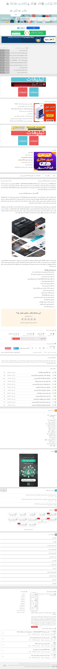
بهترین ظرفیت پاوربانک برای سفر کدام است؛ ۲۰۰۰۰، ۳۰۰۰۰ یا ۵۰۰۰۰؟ (13, 53)
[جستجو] (18, 19)
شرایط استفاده (21, 608)
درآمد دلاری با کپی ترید (51, 545)
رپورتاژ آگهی (53, 431)
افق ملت (54, 542)
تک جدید (54, 568)
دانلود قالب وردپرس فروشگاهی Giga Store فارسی (41, 399)
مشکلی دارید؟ (29, 334)
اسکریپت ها (53, 425)
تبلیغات (23, 593)
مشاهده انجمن (3, 48)
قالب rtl (40, 360)
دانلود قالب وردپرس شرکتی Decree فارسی (43, 387)
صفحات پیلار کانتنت (23, 67)
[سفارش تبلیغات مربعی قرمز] (22, 96)
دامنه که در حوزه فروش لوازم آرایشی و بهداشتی (18, 65)
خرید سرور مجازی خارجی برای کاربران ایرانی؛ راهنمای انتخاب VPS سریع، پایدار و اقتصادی (41, 494)
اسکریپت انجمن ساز (23, 50)
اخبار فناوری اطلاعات (51, 423)
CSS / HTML (52, 416)
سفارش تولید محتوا (52, 553)
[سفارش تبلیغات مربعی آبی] (34, 96)
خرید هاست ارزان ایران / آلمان (50, 101)
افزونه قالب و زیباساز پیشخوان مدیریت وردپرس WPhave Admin (45, 503)
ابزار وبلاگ (22, 599)
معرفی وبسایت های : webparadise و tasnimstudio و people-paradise (13, 61)
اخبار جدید (54, 560)
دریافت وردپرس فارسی (20, 612)
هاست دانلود (26, 666)
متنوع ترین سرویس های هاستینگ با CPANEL (24, 104)
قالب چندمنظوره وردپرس (51, 363)
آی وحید (42, 666)
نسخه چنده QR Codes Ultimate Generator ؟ (18, 63)
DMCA (36, 663)
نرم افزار (53, 441)
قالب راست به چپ (20, 360)
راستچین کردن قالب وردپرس (48, 203)
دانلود (51, 334)
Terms (45, 663)
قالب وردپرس (4, 181)
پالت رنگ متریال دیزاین (20, 610)
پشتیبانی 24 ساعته (29, 165)
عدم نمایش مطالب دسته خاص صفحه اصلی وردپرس (41, 384)
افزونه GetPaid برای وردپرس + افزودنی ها (41, 649)
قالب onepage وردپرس (46, 360)
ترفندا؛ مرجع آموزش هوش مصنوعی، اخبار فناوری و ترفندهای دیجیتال (13, 55)
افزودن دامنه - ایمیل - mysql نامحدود (25, 106)
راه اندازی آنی (30, 114)
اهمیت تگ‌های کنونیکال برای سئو (20, 70)
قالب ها (47, 175)
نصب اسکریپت (21, 606)
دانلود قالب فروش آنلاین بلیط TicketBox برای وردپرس (41, 405)
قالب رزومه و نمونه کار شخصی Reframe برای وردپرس (41, 402)
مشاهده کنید (34, 626)
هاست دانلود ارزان (52, 576)
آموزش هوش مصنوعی (51, 572)
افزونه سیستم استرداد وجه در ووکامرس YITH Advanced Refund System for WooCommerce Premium (39, 499)
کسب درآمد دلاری (52, 557)
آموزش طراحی (52, 415)
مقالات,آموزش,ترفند (51, 439)
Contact (33, 663)
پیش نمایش (39, 334)
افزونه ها (53, 427)
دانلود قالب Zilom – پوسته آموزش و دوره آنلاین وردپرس (40, 375)
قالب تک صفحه (35, 360)
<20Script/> (5, 18)
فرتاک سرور (54, 150)
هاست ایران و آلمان (29, 155)
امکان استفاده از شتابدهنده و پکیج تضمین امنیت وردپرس (21, 118)
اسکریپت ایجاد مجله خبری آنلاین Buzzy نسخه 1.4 (40, 638)
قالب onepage (53, 360)
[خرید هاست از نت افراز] (28, 86)
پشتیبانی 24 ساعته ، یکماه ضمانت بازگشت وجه (23, 116)
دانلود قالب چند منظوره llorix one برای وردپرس (42, 390)
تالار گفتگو (22, 601)
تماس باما (22, 597)
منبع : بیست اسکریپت (13, 334)
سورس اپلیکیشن (52, 433)
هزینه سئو (54, 538)
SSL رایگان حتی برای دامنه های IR (26, 111)
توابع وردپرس (22, 604)
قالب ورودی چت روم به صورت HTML (42, 643)
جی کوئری (53, 429)
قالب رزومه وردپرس (7, 360)
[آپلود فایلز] (28, 29)
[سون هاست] (28, 34)
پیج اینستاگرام (8, 348)
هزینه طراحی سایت (52, 549)
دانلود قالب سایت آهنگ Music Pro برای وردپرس (42, 378)
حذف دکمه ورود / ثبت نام (22, 72)
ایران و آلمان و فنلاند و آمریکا (27, 162)
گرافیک (54, 445)
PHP (53, 417)
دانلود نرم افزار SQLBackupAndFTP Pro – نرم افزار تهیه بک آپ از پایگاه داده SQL (33, 632)
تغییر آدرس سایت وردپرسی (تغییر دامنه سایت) (40, 655)
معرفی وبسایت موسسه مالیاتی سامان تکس (18, 58)
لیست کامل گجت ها (28, 529)
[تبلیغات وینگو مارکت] (28, 486)
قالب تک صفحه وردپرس (28, 360)
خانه (54, 175)
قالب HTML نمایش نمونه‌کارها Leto (44, 372)
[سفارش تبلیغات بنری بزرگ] (28, 81)
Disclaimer (48, 663)
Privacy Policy (40, 663)
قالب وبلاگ (53, 437)
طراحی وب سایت (47, 666)
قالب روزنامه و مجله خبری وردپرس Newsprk (42, 381)
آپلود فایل (54, 583)
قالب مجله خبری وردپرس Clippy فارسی (43, 393)
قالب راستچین (13, 360)
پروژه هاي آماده (52, 443)
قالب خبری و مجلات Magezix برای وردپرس (43, 396)
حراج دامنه (54, 579)
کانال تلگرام (16, 348)
